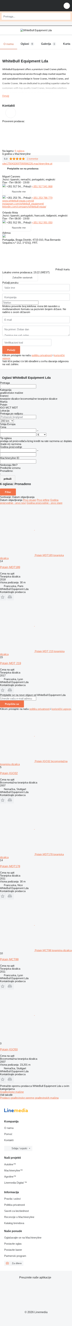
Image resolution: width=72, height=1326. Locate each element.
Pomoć (8, 1134)
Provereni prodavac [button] (13, 121)
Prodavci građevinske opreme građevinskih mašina (29, 1097)
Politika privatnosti (14, 1204)
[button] (67, 5)
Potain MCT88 (9, 959)
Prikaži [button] (27, 186)
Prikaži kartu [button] (62, 269)
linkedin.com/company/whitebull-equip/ (24, 206)
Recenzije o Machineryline (19, 1217)
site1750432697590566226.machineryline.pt (27, 163)
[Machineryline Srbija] (24, 5)
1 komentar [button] (32, 158)
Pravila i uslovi (12, 1198)
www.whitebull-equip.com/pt (18, 200)
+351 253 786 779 (42, 197)
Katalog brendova (14, 1223)
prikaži (8, 478)
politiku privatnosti (42, 355)
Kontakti (8, 1140)
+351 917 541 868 (42, 186)
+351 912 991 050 (42, 222)
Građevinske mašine (12, 1091)
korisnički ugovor (61, 708)
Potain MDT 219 (10, 663)
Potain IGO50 (9, 1049)
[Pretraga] (66, 16)
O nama (8, 1127)
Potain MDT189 (10, 567)
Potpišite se (12, 704)
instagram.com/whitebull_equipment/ (23, 203)
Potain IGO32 (9, 773)
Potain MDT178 (10, 866)
